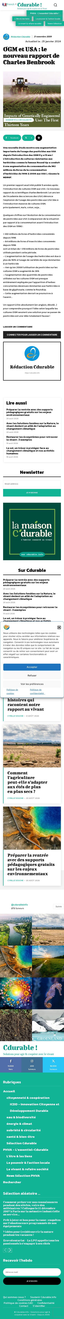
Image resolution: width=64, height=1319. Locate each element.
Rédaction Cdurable (20, 37)
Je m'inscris (32, 1281)
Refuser (32, 675)
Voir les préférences (32, 684)
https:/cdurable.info (32, 373)
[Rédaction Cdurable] (6, 37)
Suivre (59, 906)
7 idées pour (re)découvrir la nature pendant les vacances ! (28, 1233)
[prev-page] (5, 1250)
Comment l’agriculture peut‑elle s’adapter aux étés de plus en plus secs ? (27, 782)
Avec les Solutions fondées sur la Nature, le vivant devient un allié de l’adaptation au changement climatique (32, 425)
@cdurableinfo (19, 904)
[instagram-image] (16, 930)
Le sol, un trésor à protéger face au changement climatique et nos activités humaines (30, 450)
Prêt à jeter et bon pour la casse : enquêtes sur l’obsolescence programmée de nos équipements (32, 1223)
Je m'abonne (32, 492)
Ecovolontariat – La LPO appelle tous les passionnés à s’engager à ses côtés (31, 1242)
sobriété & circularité (19, 120)
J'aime (11, 1058)
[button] (59, 627)
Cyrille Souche (15, 715)
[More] (39, 138)
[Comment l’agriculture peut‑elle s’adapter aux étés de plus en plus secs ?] (32, 745)
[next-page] (10, 1250)
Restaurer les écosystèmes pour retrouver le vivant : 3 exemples (32, 438)
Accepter (32, 667)
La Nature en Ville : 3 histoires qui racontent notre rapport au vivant (28, 702)
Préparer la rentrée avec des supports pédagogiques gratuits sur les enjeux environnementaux (29, 412)
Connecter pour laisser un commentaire (32, 334)
